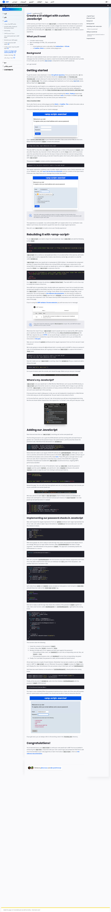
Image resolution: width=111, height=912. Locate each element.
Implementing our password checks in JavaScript (95, 35)
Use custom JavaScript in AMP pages (11, 36)
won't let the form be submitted (52, 171)
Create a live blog (8, 55)
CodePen (36, 48)
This (67, 104)
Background (90, 21)
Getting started (90, 23)
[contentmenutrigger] (97, 16)
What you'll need (91, 18)
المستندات (23, 2)
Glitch (42, 48)
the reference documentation (55, 293)
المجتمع (31, 2)
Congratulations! (91, 38)
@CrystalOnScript (56, 768)
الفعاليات (39, 2)
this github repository (58, 75)
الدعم (52, 2)
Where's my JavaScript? (92, 29)
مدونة (46, 2)
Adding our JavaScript (92, 31)
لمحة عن (14, 2)
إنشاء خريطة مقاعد (8, 57)
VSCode (67, 46)
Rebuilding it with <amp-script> (94, 26)
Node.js (72, 93)
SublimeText (59, 46)
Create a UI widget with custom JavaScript (10, 51)
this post (38, 339)
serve (67, 93)
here (62, 95)
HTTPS (45, 335)
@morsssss (44, 768)
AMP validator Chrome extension (47, 302)
